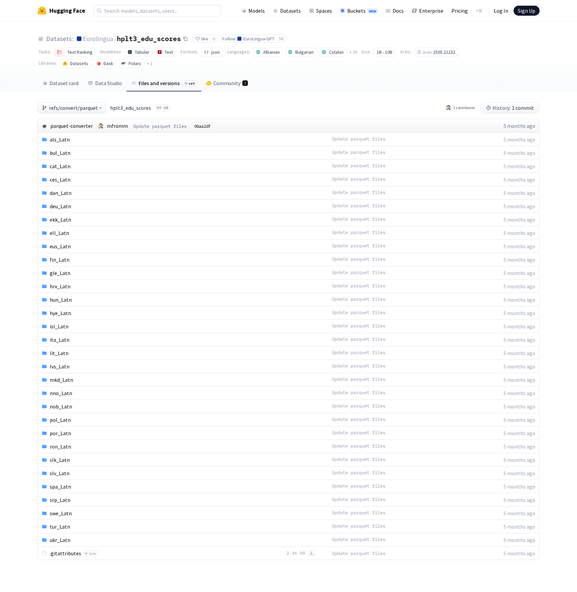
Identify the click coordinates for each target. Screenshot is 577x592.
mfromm (117, 125)
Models (256, 10)
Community (229, 83)
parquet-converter (71, 125)
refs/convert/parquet (73, 107)
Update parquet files (160, 126)
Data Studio (108, 83)
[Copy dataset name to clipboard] (185, 38)
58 (281, 39)
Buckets (361, 10)
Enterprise (431, 10)
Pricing (459, 10)
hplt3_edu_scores (149, 38)
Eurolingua (98, 38)
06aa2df (202, 126)
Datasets (290, 10)
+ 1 (150, 63)
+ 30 (353, 52)
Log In (501, 10)
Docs (398, 10)
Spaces (324, 10)
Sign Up (526, 10)
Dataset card (63, 83)
